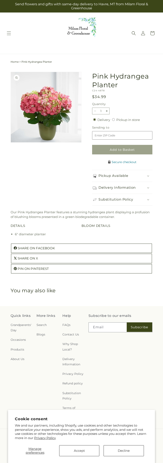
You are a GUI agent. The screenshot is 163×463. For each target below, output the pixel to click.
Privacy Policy (45, 438)
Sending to (107, 127)
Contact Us (70, 334)
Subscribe (139, 327)
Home (15, 61)
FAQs (66, 325)
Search (42, 325)
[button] (9, 33)
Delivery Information (71, 361)
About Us (17, 359)
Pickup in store (128, 120)
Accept (79, 451)
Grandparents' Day (21, 327)
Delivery (104, 120)
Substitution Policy (71, 395)
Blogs (41, 334)
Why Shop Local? (70, 346)
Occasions (18, 340)
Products (17, 349)
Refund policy (72, 383)
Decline (124, 451)
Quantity (99, 104)
